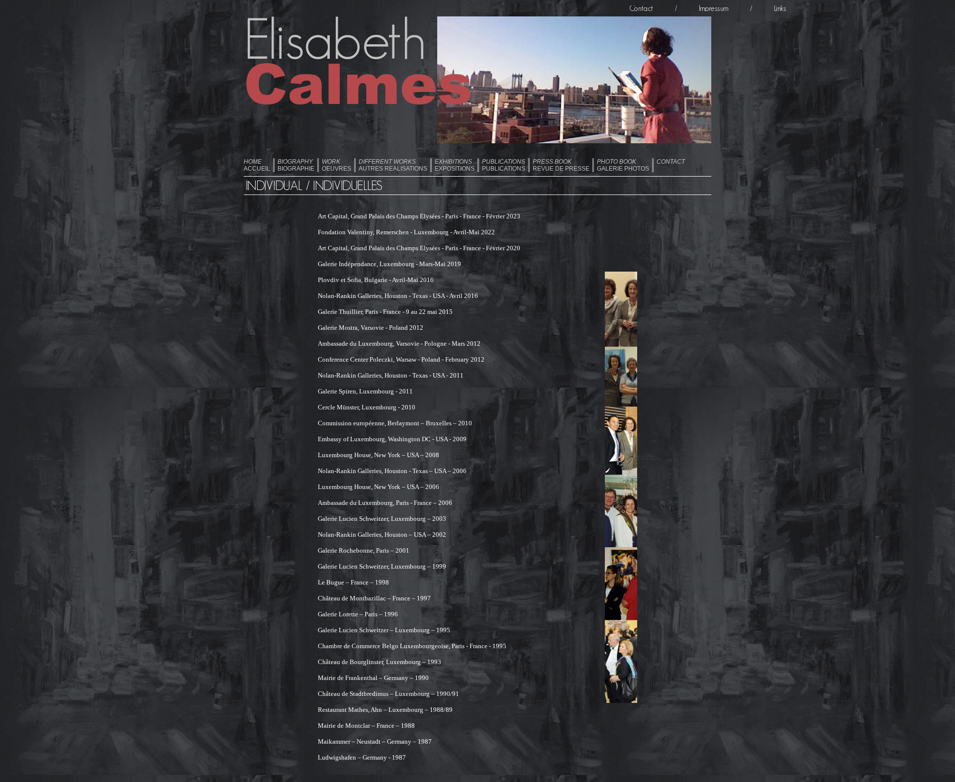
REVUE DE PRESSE (561, 165)
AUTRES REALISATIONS (393, 165)
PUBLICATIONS (503, 165)
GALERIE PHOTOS (623, 165)
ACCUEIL (257, 165)
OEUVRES (336, 165)
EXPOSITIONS (455, 165)
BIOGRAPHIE (296, 165)
